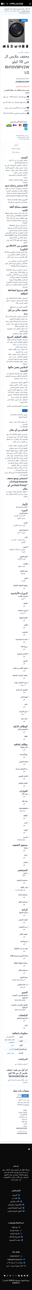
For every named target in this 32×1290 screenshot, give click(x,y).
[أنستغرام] (18, 1275)
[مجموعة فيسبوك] (21, 1275)
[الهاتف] (16, 1275)
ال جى (20, 139)
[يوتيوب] (4, 1275)
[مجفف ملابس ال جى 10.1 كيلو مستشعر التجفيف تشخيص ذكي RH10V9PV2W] (16, 30)
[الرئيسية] (29, 9)
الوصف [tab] (16, 145)
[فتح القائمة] (30, 3)
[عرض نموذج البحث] (7, 3)
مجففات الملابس (23, 52)
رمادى (12, 1045)
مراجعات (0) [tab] (16, 152)
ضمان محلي (10, 1053)
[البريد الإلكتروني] (27, 1275)
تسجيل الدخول (16, 1080)
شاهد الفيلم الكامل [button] (21, 347)
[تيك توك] (10, 1275)
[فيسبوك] (24, 1275)
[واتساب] (7, 1275)
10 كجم (11, 1049)
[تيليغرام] (13, 1275)
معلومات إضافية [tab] (16, 148)
